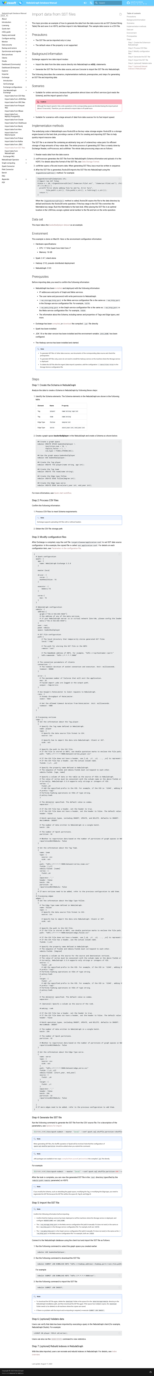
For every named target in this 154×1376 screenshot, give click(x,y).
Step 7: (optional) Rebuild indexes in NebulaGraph (137, 67)
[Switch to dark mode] (85, 2)
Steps (129, 39)
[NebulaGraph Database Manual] (12, 2)
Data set (130, 30)
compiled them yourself (70, 1159)
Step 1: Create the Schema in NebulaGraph (139, 44)
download (67, 324)
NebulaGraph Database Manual (14, 13)
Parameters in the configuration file (66, 548)
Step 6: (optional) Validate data (140, 63)
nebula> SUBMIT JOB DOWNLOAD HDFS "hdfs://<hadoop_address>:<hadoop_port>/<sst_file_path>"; (80, 1264)
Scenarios (130, 23)
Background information (136, 20)
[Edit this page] (120, 14)
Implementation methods (136, 26)
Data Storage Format (90, 162)
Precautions (131, 17)
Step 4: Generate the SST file (139, 57)
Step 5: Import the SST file (138, 60)
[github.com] (151, 1372)
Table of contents (134, 13)
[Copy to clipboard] (119, 178)
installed (58, 288)
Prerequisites (132, 36)
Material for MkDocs (16, 1373)
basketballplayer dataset (59, 225)
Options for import (54, 1126)
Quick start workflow (62, 493)
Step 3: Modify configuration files (139, 52)
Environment (132, 33)
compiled (56, 324)
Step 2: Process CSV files (137, 48)
